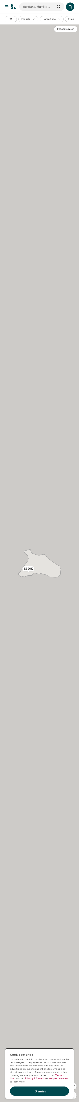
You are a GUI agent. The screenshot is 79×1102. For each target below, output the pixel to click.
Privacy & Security (35, 1078)
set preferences (58, 1078)
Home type (49, 19)
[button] (70, 6)
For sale (26, 19)
